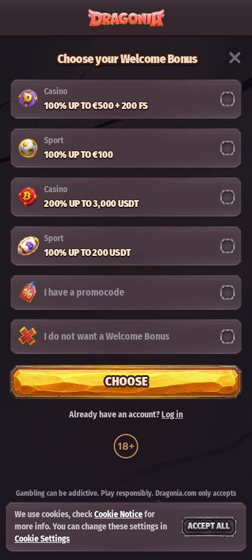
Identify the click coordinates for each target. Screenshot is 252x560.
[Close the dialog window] (235, 57)
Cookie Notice (118, 514)
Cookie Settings (42, 539)
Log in (172, 415)
